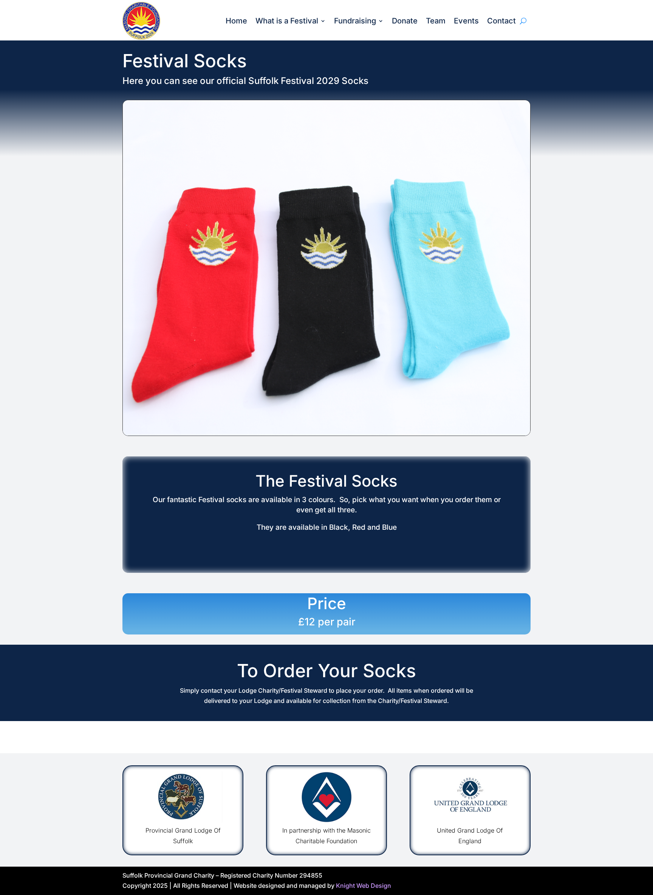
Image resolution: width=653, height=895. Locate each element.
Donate (405, 20)
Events (466, 20)
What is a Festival (286, 20)
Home (236, 20)
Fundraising (355, 20)
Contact (501, 20)
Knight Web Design (363, 885)
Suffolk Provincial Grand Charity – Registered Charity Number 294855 (222, 875)
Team (436, 20)
